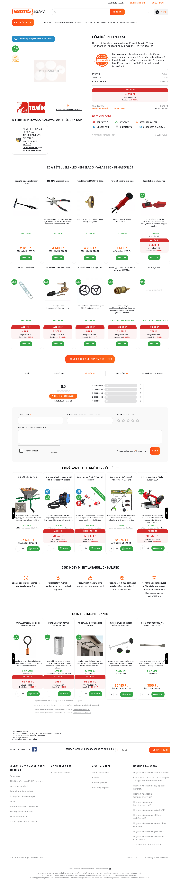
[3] (128, 420)
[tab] (90, 373)
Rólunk (96, 777)
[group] (27, 513)
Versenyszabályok (19, 786)
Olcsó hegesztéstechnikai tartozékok (72, 705)
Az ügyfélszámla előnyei (22, 796)
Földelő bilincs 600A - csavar (58, 267)
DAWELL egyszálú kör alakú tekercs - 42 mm (27, 624)
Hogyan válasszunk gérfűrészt (149, 831)
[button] (33, 548)
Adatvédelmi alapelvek (21, 791)
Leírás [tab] (27, 373)
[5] (138, 420)
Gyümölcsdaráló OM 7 (27, 477)
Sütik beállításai (18, 816)
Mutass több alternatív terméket (90, 359)
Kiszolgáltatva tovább (21, 811)
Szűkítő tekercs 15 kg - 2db (90, 267)
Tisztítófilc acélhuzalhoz (154, 181)
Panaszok (15, 776)
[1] (119, 420)
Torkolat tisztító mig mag (122, 181)
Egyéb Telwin (161, 135)
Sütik (12, 801)
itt (110, 869)
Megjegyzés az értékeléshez (32, 427)
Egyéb (112, 22)
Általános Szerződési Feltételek (26, 781)
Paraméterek (59, 373)
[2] (123, 420)
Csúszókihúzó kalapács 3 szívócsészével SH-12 (121, 624)
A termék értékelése (63, 396)
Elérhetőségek (115, 3)
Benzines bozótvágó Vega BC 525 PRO (90, 478)
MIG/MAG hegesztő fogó (58, 181)
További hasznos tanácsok (147, 844)
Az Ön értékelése (126, 415)
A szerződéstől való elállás (24, 821)
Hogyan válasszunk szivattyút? (149, 810)
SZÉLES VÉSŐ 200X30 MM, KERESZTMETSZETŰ (152, 624)
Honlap (47, 22)
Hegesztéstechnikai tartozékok (91, 22)
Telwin (165, 74)
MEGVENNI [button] (34, 549)
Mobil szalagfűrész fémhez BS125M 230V (152, 478)
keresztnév (24, 415)
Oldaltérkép (133, 857)
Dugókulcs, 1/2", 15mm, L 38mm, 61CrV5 (58, 624)
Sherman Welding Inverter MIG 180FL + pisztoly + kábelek (59, 478)
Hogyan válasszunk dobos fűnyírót (151, 772)
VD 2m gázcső (154, 267)
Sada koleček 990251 (81, 710)
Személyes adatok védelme (24, 806)
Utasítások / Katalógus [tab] (152, 373)
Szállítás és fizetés (61, 772)
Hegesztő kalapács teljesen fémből (26, 182)
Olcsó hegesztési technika (45, 705)
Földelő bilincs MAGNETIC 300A (90, 181)
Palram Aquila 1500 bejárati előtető (90, 624)
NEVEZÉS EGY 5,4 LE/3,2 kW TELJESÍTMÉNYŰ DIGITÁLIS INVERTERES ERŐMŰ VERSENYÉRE (32, 138)
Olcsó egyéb (94, 705)
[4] (133, 420)
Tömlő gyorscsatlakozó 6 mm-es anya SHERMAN (122, 269)
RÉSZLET (26, 258)
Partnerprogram (100, 787)
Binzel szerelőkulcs (26, 267)
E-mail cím (84, 415)
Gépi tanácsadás (100, 772)
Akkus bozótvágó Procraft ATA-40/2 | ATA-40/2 (121, 478)
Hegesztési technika (64, 22)
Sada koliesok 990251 (82, 713)
